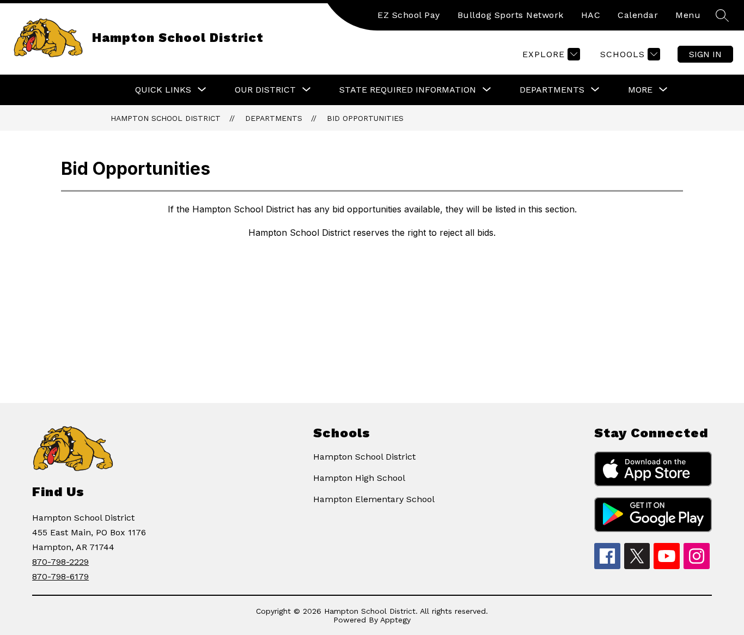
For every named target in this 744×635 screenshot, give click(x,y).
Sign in (705, 54)
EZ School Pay (408, 15)
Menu (687, 15)
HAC (591, 15)
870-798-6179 (60, 576)
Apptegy (395, 619)
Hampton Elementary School (374, 499)
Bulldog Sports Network (511, 15)
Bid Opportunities (365, 118)
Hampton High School (359, 478)
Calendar (638, 15)
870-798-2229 (60, 562)
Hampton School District (166, 118)
